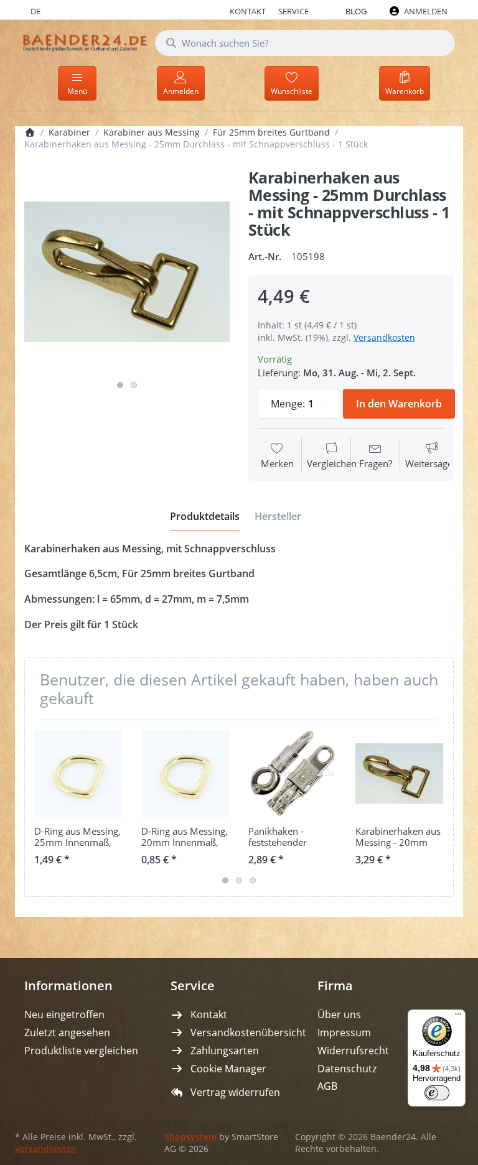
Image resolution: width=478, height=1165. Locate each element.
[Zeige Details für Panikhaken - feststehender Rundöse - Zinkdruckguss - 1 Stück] (292, 773)
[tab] (205, 516)
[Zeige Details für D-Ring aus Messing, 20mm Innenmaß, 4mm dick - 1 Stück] (185, 773)
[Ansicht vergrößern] (127, 271)
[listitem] (127, 271)
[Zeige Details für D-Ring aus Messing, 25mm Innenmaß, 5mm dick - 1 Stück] (78, 773)
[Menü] (458, 1017)
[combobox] (305, 43)
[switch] (436, 1092)
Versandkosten (384, 337)
